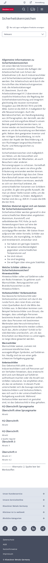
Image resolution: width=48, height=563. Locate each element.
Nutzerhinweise (10, 549)
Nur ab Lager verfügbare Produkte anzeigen (27, 27)
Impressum (8, 554)
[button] (40, 2)
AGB (5, 544)
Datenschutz (8, 539)
